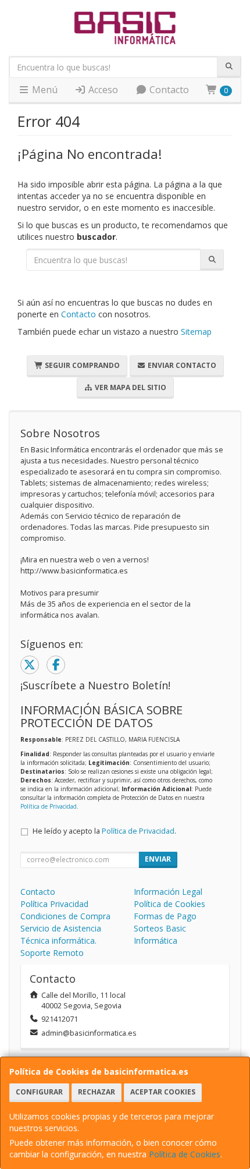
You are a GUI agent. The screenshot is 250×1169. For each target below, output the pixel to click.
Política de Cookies (184, 1154)
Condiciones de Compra (65, 916)
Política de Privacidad (48, 806)
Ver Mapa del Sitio (129, 387)
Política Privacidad (54, 903)
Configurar (39, 1092)
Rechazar (96, 1092)
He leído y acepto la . (104, 831)
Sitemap (196, 331)
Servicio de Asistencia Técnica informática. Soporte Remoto (60, 940)
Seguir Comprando (81, 365)
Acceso (102, 89)
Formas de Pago (165, 916)
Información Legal (168, 891)
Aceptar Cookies (162, 1092)
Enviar (158, 859)
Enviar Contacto (181, 365)
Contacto (168, 89)
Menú (44, 89)
